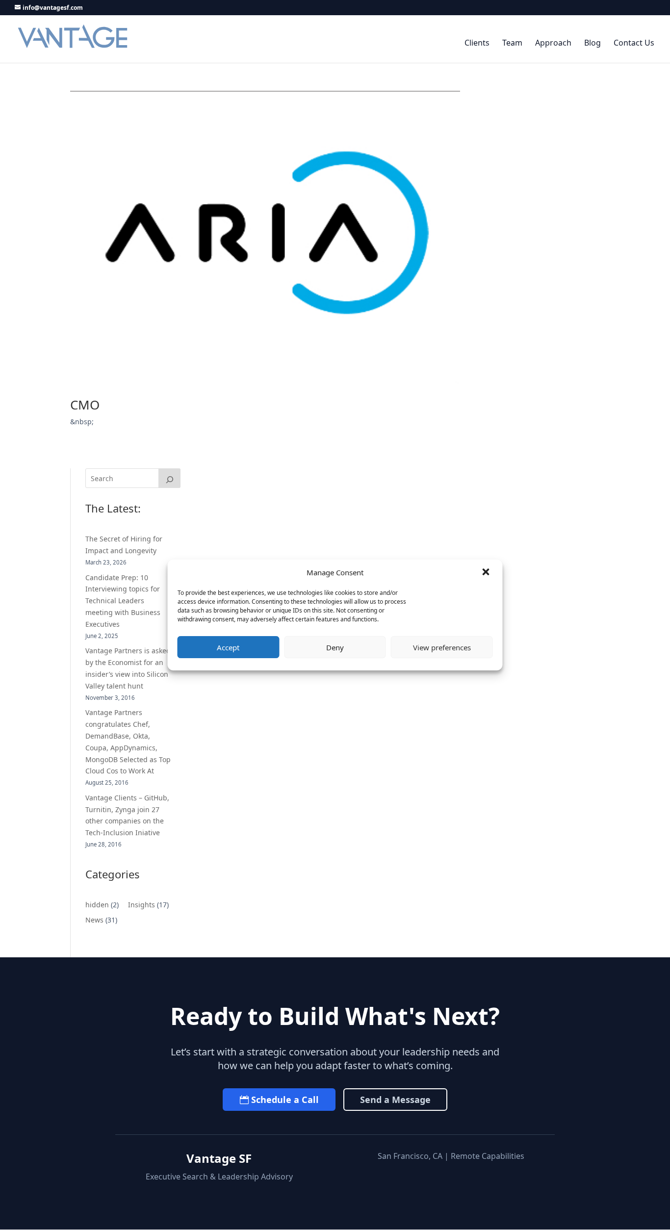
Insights (141, 904)
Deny (335, 647)
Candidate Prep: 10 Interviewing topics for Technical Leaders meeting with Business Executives (122, 601)
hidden (97, 904)
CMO (85, 404)
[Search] (169, 478)
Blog (592, 43)
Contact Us (634, 43)
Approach (553, 43)
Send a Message (395, 1099)
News (94, 919)
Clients (477, 43)
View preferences (442, 647)
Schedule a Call (285, 1099)
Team (512, 43)
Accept (228, 647)
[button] (487, 573)
